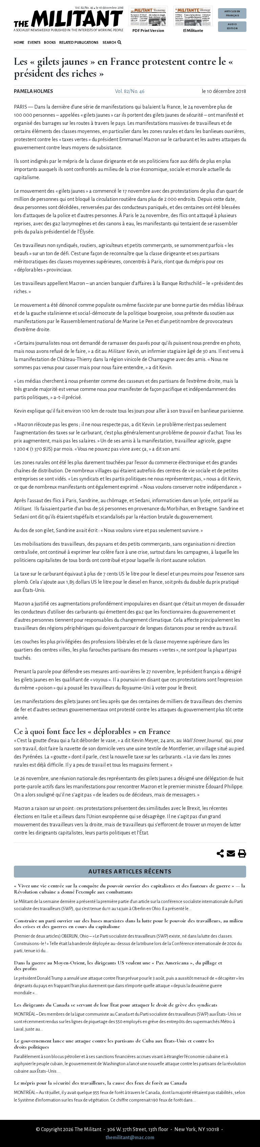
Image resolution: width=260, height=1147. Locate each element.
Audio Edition (232, 26)
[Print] (242, 854)
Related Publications (79, 42)
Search (109, 42)
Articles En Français (232, 13)
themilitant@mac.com (130, 1137)
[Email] (231, 854)
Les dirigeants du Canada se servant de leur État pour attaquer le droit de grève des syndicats (115, 1004)
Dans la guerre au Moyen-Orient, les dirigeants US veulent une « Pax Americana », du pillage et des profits (118, 965)
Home (19, 42)
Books (50, 42)
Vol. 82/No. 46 (130, 91)
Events (34, 42)
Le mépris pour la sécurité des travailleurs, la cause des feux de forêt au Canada (100, 1082)
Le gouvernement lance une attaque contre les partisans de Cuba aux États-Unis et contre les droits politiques (114, 1043)
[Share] (220, 854)
